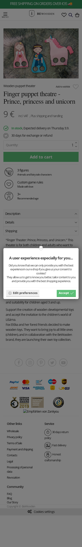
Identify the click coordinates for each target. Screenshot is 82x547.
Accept (64, 293)
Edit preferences (25, 293)
